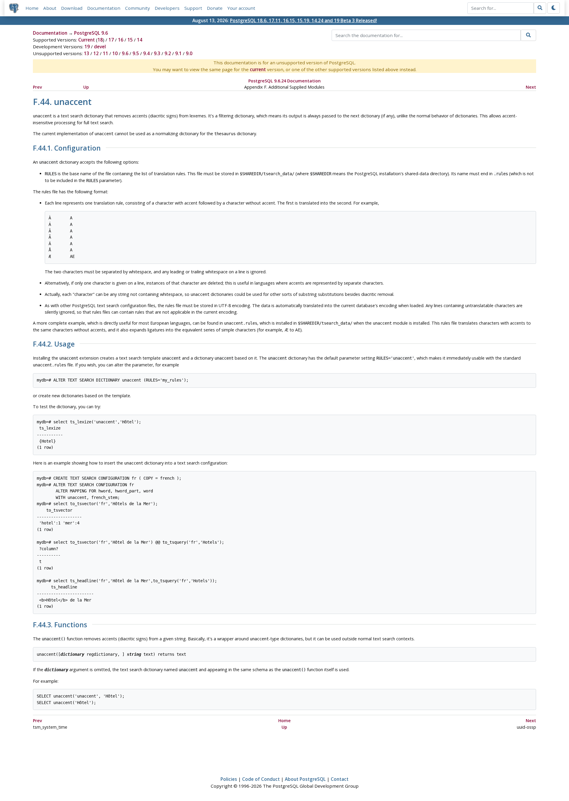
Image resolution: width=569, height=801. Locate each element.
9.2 (167, 53)
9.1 (178, 53)
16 (120, 40)
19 (87, 47)
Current (86, 40)
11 (105, 53)
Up (86, 87)
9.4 (146, 53)
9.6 (125, 53)
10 (115, 53)
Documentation (103, 8)
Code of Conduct (261, 779)
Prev (37, 87)
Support (193, 8)
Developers (167, 8)
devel (100, 47)
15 (130, 40)
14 (139, 40)
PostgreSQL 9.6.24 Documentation (284, 81)
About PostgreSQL (305, 779)
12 (96, 53)
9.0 (189, 53)
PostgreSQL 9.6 (91, 33)
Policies (228, 779)
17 (111, 40)
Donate (215, 8)
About (49, 8)
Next (531, 87)
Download (71, 8)
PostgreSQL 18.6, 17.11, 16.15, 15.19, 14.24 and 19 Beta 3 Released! (303, 20)
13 (86, 53)
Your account (241, 8)
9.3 (157, 53)
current (258, 69)
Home (32, 8)
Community (137, 8)
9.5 (135, 53)
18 (100, 40)
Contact (340, 779)
